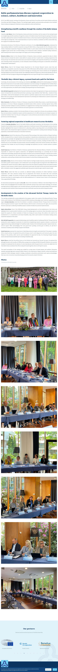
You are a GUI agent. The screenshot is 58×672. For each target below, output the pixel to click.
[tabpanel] (10, 644)
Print (13, 8)
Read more (48, 669)
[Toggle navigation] (55, 2)
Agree (55, 669)
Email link (22, 8)
